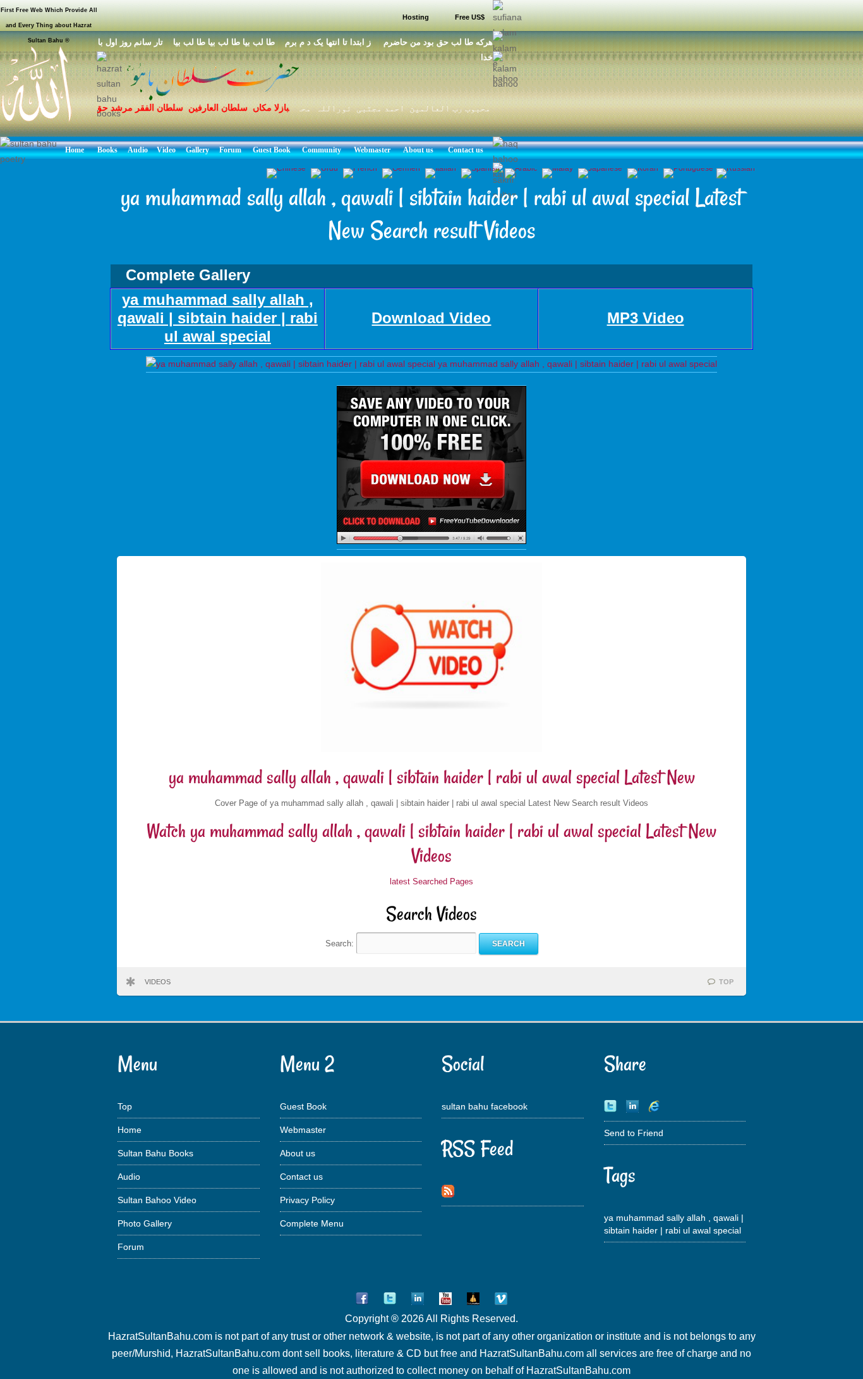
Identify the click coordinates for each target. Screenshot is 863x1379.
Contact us (301, 1177)
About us (297, 1153)
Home (130, 1130)
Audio (129, 1177)
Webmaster (303, 1130)
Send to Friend (633, 1133)
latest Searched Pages (431, 881)
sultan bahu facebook (485, 1106)
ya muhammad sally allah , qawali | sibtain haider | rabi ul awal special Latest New (432, 777)
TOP (726, 982)
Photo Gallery (145, 1223)
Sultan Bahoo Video (157, 1200)
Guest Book (303, 1106)
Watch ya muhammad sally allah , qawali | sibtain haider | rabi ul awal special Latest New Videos (431, 843)
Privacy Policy (307, 1200)
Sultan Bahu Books (155, 1153)
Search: (340, 943)
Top (125, 1106)
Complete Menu (312, 1223)
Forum (131, 1247)
